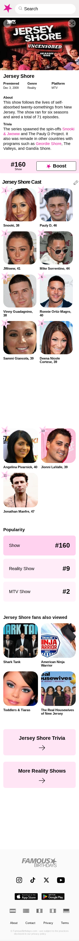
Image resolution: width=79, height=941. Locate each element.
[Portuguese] (26, 911)
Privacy (48, 923)
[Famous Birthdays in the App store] (26, 896)
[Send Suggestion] (76, 183)
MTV (55, 87)
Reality (31, 87)
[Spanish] (13, 911)
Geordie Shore (48, 143)
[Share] (7, 23)
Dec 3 (7, 87)
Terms (65, 923)
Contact (30, 923)
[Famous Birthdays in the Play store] (53, 896)
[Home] (39, 862)
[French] (39, 911)
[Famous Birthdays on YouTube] (60, 880)
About (14, 923)
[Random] (72, 23)
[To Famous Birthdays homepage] (7, 8)
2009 (16, 87)
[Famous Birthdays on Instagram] (17, 880)
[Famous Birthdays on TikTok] (31, 880)
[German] (66, 911)
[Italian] (53, 911)
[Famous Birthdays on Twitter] (44, 880)
